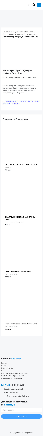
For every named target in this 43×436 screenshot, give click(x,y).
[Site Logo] (9, 5)
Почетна (6, 32)
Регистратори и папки (12, 34)
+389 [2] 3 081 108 (11, 393)
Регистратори (29, 34)
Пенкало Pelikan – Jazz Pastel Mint (21, 324)
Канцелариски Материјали (22, 32)
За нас (4, 366)
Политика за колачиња (11, 378)
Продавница (7, 368)
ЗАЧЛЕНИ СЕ (21, 416)
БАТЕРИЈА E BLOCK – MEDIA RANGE (21, 165)
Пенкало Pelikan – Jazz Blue (17, 271)
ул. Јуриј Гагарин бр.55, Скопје (17, 396)
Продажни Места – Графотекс (14, 373)
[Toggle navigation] (39, 5)
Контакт (4, 363)
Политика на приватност (12, 376)
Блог (3, 371)
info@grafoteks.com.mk (13, 389)
